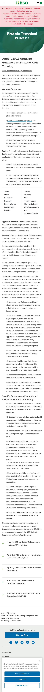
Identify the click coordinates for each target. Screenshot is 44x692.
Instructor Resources (10, 618)
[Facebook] (10, 642)
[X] (27, 642)
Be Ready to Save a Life (11, 621)
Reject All (22, 679)
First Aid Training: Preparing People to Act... (20, 616)
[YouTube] (33, 642)
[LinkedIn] (22, 642)
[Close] (39, 661)
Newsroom (6, 652)
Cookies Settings (22, 685)
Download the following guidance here (17, 71)
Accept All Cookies (22, 674)
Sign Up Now (22, 635)
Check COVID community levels (19, 121)
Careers (5, 656)
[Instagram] (16, 642)
